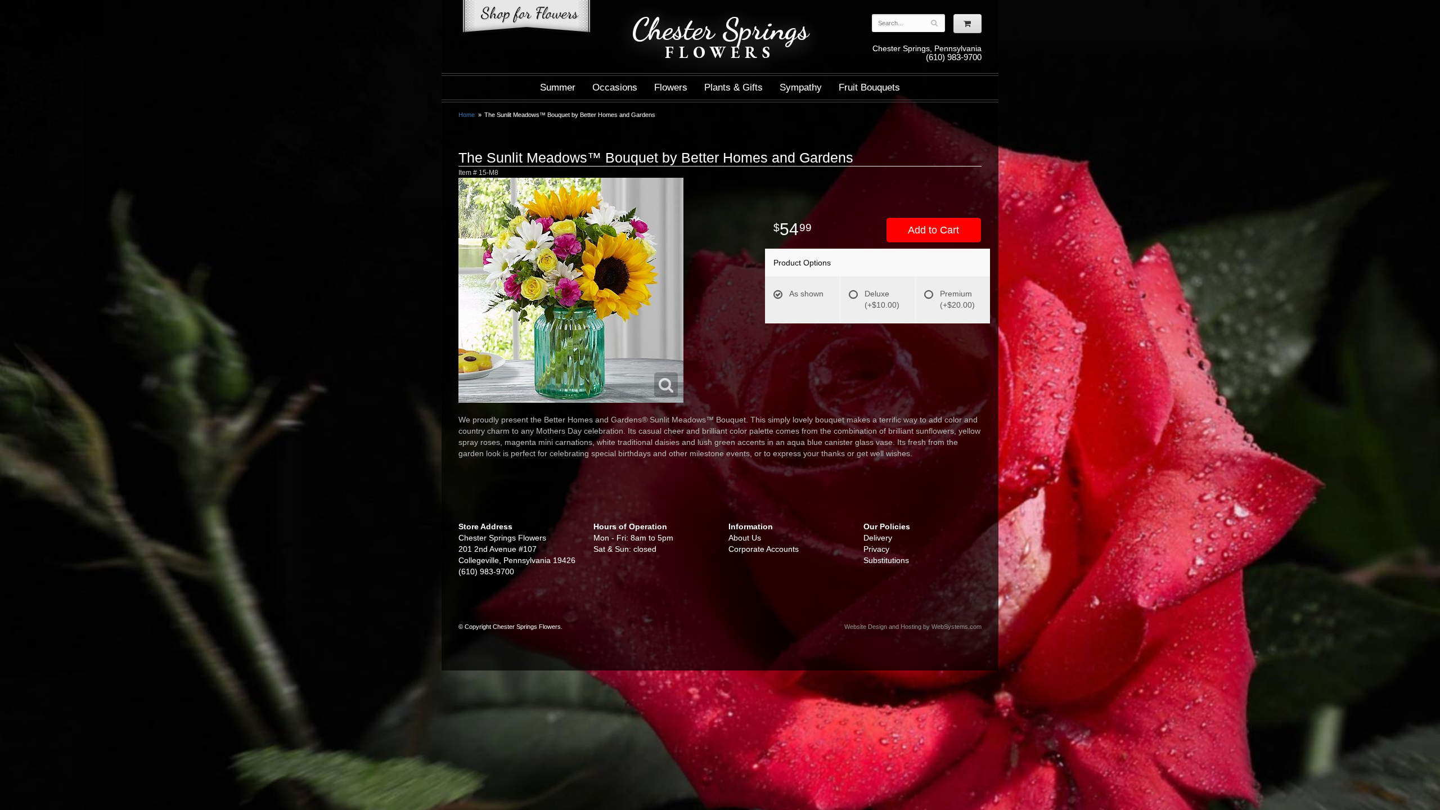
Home (466, 114)
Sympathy (801, 87)
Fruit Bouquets (869, 87)
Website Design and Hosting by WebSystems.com (913, 626)
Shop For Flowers (526, 18)
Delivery (877, 537)
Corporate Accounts (763, 549)
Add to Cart (933, 230)
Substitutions (886, 560)
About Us (744, 537)
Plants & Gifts (733, 87)
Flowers (670, 87)
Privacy (876, 549)
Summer (557, 87)
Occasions (614, 87)
